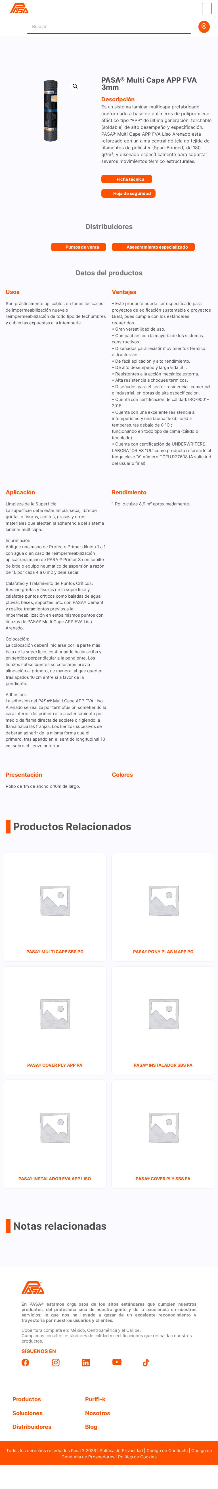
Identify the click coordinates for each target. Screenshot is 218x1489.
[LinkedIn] (94, 1362)
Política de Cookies (137, 1456)
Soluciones (27, 1413)
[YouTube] (124, 1362)
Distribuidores (31, 1426)
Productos (26, 1399)
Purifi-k (95, 1399)
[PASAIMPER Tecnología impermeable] (64, 1288)
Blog (91, 1426)
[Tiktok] (154, 1362)
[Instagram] (64, 1362)
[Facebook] (33, 1362)
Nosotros (97, 1413)
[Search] (184, 26)
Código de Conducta (167, 1450)
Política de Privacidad (121, 1450)
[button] (207, 8)
